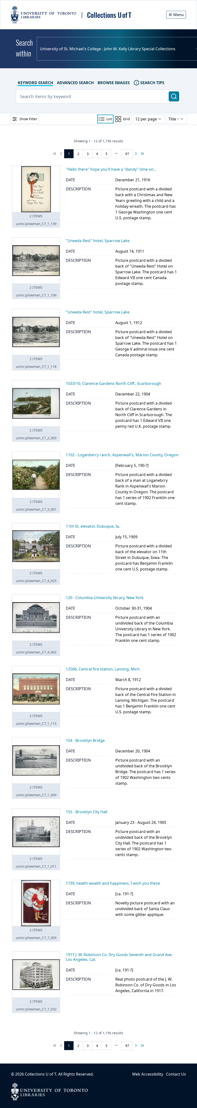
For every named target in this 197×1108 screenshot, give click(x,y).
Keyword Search (35, 82)
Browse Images (114, 82)
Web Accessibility (147, 1074)
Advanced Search (75, 82)
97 (127, 153)
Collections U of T (40, 1074)
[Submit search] (174, 96)
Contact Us (176, 1074)
